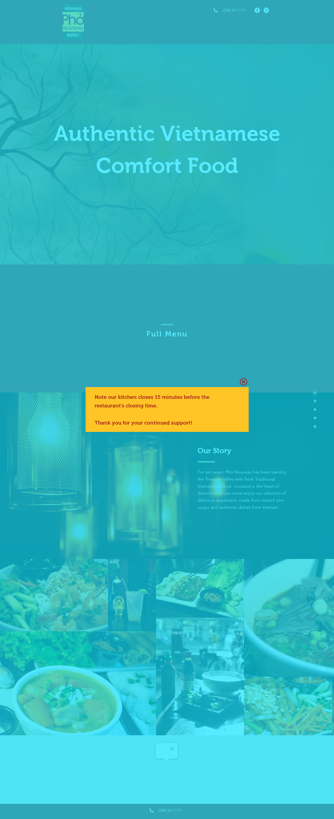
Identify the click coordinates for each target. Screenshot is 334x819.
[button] (243, 382)
